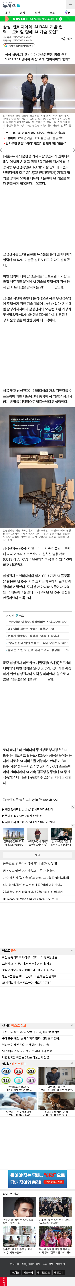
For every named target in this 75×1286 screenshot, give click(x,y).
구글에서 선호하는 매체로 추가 (20, 46)
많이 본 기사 (11, 1194)
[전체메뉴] (70, 4)
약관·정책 (48, 1264)
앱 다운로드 (43, 1272)
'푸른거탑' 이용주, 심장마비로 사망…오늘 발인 (37, 621)
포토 (52, 12)
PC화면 (15, 1272)
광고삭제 (4, 1281)
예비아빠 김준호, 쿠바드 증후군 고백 (31, 628)
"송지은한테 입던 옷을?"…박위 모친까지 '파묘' (38, 642)
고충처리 (60, 1264)
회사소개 (14, 1264)
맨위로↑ (59, 1272)
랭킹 (22, 12)
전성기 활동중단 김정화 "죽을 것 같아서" (34, 635)
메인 (7, 12)
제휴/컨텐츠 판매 (31, 1264)
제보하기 (28, 1272)
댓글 (37, 855)
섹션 (37, 12)
